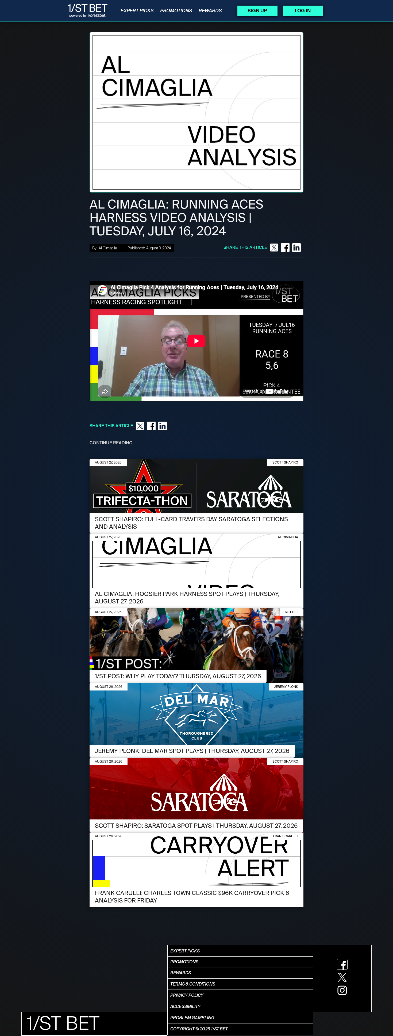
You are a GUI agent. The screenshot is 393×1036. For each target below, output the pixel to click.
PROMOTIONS (176, 10)
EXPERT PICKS (137, 10)
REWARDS (210, 10)
